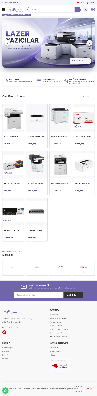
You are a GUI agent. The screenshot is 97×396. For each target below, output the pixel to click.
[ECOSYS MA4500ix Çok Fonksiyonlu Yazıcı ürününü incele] (36, 164)
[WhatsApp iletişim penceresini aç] (5, 390)
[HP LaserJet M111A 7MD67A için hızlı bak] (84, 176)
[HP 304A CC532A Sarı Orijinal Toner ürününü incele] (13, 211)
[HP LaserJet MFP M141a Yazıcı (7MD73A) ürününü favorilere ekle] (41, 129)
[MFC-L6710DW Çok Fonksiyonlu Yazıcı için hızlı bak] (13, 129)
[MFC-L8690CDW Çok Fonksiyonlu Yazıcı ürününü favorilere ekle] (65, 176)
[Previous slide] (7, 43)
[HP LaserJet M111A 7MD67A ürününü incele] (84, 164)
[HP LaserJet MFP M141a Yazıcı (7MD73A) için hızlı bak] (37, 129)
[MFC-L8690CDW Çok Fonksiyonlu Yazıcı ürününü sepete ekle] (56, 176)
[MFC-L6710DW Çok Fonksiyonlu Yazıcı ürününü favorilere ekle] (18, 129)
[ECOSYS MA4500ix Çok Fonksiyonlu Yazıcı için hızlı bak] (37, 176)
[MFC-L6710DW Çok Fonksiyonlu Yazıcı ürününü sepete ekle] (9, 129)
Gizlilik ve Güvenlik (56, 333)
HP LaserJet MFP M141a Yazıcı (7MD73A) (43, 137)
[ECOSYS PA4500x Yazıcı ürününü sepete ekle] (56, 129)
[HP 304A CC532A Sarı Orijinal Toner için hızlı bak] (13, 222)
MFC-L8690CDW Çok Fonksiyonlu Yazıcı (66, 183)
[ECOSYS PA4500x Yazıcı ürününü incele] (60, 118)
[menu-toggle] (3, 9)
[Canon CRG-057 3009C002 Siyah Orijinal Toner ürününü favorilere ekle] (88, 129)
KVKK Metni (54, 348)
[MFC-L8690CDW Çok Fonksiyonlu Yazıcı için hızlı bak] (60, 176)
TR (81, 2)
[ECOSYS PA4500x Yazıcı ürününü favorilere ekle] (65, 129)
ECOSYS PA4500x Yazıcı (60, 137)
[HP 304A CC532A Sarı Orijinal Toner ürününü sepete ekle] (9, 222)
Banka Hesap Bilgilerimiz (58, 318)
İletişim (52, 355)
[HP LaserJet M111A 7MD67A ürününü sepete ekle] (79, 176)
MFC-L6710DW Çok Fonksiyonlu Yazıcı (18, 137)
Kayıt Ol (5, 355)
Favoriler (5, 359)
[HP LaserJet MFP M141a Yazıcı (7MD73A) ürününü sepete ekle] (32, 129)
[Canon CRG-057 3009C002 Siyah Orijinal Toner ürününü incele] (84, 118)
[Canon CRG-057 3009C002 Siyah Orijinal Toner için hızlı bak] (84, 129)
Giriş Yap (91, 2)
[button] (93, 10)
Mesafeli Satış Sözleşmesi (59, 329)
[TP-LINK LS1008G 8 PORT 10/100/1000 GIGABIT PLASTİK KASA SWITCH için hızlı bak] (37, 222)
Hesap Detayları (7, 348)
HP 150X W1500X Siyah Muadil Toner (17, 183)
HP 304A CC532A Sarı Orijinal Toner (17, 230)
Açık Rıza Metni (55, 351)
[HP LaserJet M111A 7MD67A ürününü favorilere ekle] (88, 176)
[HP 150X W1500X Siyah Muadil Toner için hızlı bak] (13, 176)
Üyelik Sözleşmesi (56, 325)
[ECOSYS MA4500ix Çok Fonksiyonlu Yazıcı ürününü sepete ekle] (32, 176)
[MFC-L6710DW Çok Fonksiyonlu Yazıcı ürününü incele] (13, 118)
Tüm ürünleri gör (88, 96)
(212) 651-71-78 (10, 327)
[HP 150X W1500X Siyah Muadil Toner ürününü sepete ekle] (9, 176)
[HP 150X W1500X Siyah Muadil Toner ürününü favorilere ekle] (18, 176)
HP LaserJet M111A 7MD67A (85, 183)
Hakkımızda (54, 315)
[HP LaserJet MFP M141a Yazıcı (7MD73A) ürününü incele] (36, 118)
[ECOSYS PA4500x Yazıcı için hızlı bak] (60, 129)
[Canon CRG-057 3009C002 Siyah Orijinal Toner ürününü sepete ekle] (79, 129)
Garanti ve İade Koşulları (58, 336)
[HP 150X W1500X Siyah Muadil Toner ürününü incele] (13, 164)
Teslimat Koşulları (56, 322)
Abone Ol (72, 295)
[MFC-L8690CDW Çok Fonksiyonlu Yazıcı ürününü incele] (60, 164)
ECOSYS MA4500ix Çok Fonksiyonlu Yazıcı (44, 183)
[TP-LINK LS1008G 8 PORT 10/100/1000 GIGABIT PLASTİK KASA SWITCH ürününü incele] (36, 211)
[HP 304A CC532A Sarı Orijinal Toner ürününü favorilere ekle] (18, 222)
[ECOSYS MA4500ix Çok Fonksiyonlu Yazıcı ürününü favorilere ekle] (41, 176)
